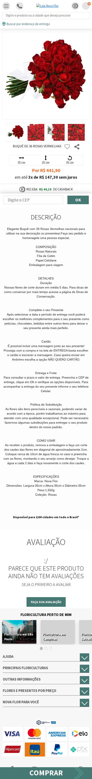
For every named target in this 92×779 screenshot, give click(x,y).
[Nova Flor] (47, 6)
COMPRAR (46, 772)
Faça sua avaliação (46, 602)
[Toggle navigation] (6, 6)
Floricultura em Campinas (54, 636)
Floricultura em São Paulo (18, 636)
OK (78, 199)
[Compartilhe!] (76, 147)
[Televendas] (19, 6)
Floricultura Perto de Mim (46, 614)
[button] (75, 6)
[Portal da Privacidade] (46, 722)
